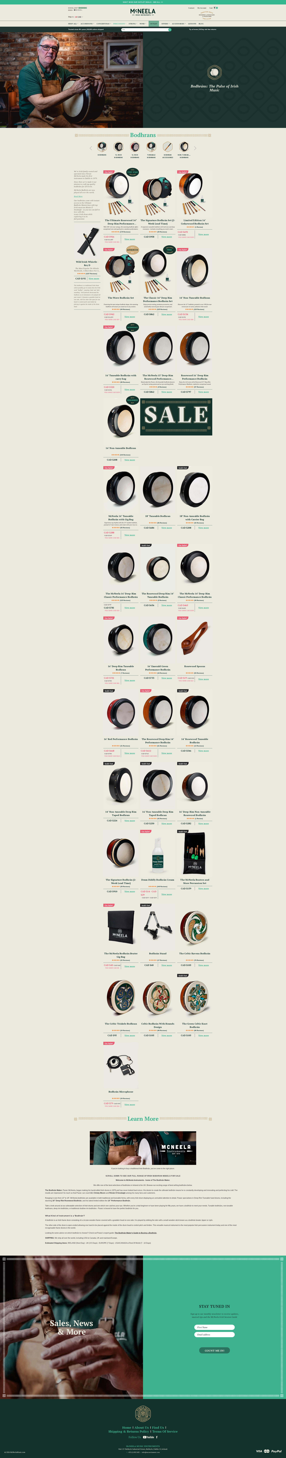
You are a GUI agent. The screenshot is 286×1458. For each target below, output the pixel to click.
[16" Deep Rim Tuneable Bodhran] (121, 639)
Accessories (178, 24)
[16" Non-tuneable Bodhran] (121, 421)
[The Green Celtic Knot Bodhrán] (194, 997)
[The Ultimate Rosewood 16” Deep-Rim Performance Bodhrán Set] (121, 193)
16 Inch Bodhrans (135, 156)
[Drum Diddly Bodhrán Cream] (157, 853)
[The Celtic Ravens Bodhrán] (194, 927)
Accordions (87, 24)
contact (191, 8)
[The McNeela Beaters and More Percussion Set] (194, 853)
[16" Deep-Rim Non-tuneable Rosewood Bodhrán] (194, 785)
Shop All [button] (72, 24)
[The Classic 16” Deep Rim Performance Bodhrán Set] (157, 271)
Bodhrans (102, 155)
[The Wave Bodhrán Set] (121, 271)
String (132, 24)
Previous (91, 148)
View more (94, 278)
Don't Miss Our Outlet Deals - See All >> (143, 2)
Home (126, 1428)
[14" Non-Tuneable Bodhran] (194, 271)
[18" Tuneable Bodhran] (157, 489)
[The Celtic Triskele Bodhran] (121, 997)
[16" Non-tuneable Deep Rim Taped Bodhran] (157, 785)
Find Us (158, 1428)
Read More (78, 196)
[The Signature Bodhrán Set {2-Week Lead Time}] (157, 193)
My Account (201, 8)
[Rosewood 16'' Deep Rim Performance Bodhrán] (194, 348)
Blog (201, 24)
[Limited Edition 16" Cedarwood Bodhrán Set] (194, 193)
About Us (142, 1428)
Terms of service (165, 1431)
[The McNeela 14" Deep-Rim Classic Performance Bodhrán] (194, 567)
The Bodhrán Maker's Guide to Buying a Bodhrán (136, 1233)
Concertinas (103, 24)
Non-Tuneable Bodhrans (184, 156)
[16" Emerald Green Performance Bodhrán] (157, 639)
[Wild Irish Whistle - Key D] (87, 241)
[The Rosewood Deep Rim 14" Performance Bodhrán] (157, 712)
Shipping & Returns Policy (128, 1431)
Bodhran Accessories (167, 156)
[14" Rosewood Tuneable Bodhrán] (194, 712)
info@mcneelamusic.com (151, 1452)
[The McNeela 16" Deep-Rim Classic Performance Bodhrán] (121, 567)
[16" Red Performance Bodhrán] (121, 712)
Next (195, 148)
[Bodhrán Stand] (157, 927)
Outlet (153, 24)
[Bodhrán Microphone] (121, 1065)
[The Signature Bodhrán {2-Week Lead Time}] (121, 853)
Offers (165, 24)
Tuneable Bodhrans (151, 156)
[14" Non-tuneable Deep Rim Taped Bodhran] (121, 785)
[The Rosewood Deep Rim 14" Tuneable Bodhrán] (157, 567)
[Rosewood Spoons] (194, 639)
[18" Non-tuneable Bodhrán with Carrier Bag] (194, 489)
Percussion (119, 24)
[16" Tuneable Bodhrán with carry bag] (121, 348)
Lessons (192, 24)
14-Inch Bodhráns (118, 156)
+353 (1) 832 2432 (134, 1452)
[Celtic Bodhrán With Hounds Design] (157, 997)
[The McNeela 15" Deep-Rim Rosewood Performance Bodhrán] (157, 348)
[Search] (170, 29)
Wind (142, 24)
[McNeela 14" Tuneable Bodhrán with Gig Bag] (121, 489)
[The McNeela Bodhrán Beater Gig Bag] (121, 927)
